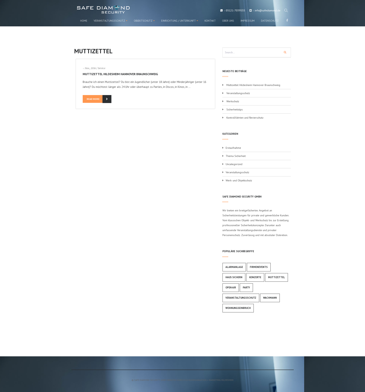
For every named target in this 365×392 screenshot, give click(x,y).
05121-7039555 (235, 10)
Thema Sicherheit (236, 156)
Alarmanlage (234, 267)
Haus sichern (233, 277)
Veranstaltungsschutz (109, 20)
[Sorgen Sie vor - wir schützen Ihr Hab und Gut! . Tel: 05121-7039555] (90, 9)
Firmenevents (259, 267)
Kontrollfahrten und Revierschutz (244, 117)
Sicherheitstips (234, 109)
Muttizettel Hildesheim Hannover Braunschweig (120, 74)
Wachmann (270, 297)
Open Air (230, 287)
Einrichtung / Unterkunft (178, 20)
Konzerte (255, 277)
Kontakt (210, 20)
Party (246, 287)
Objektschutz (143, 20)
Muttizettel (276, 277)
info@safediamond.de (267, 10)
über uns (228, 20)
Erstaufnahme (233, 148)
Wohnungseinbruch (238, 308)
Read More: (93, 99)
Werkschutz (232, 101)
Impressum (247, 20)
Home (83, 20)
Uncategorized (234, 164)
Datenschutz (270, 20)
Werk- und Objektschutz (239, 180)
